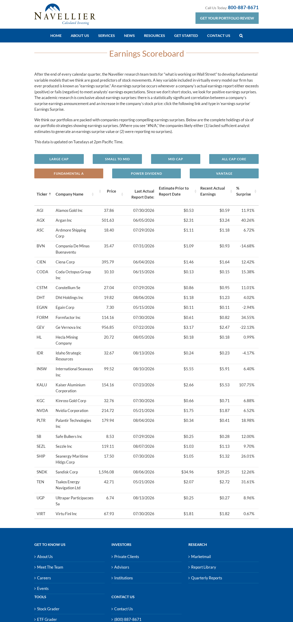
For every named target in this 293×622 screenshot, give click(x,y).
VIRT (41, 513)
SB (39, 436)
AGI (40, 210)
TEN (40, 481)
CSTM (42, 287)
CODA (42, 271)
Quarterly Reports (206, 577)
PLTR (41, 420)
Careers (44, 577)
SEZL (41, 446)
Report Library (203, 567)
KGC (41, 400)
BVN (41, 245)
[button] (241, 35)
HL (39, 337)
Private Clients (126, 556)
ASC (40, 230)
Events (43, 588)
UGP (40, 497)
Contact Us (123, 608)
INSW (42, 368)
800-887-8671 (243, 7)
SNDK (42, 472)
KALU (42, 384)
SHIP (41, 456)
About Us (45, 556)
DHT (41, 297)
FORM (42, 317)
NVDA (42, 410)
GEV (40, 327)
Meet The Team (50, 567)
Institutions (123, 577)
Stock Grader (48, 608)
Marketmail (201, 556)
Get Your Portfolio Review (227, 18)
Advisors (121, 567)
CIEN (41, 262)
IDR (40, 353)
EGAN (42, 307)
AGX (41, 220)
